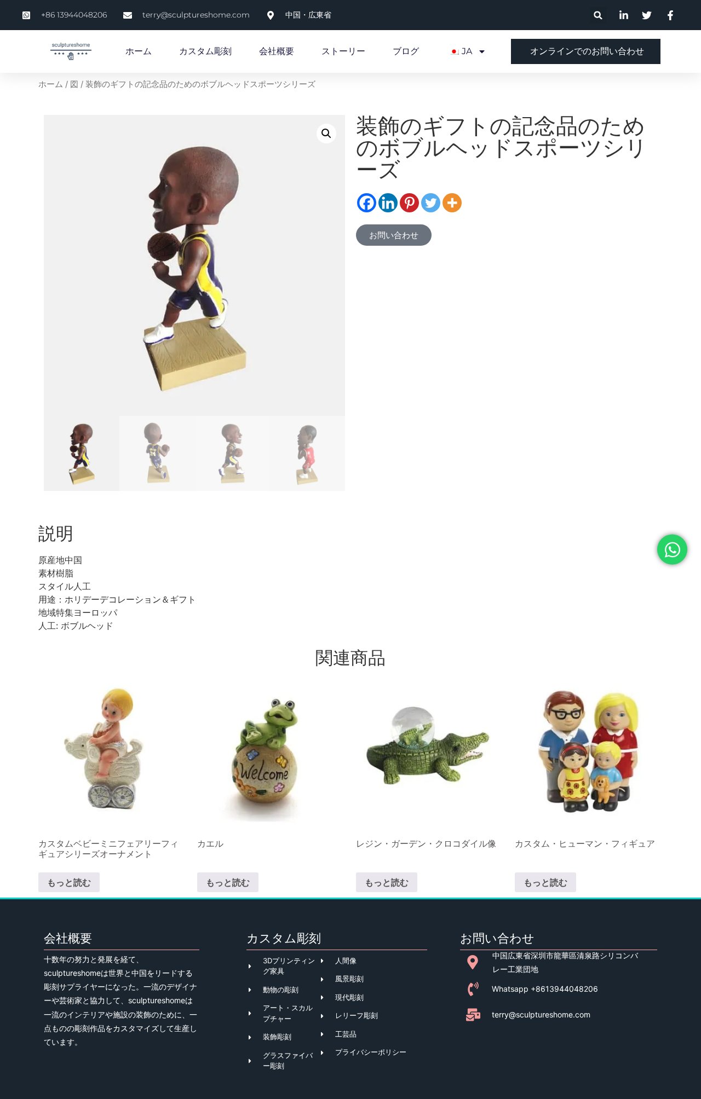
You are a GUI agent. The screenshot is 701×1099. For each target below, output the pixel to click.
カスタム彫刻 (205, 51)
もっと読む (69, 882)
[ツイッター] (430, 202)
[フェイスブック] (366, 202)
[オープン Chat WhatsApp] (672, 550)
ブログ (406, 51)
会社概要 (276, 51)
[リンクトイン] (388, 202)
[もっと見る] (452, 202)
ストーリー (343, 51)
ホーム (138, 51)
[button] (598, 15)
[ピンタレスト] (409, 202)
